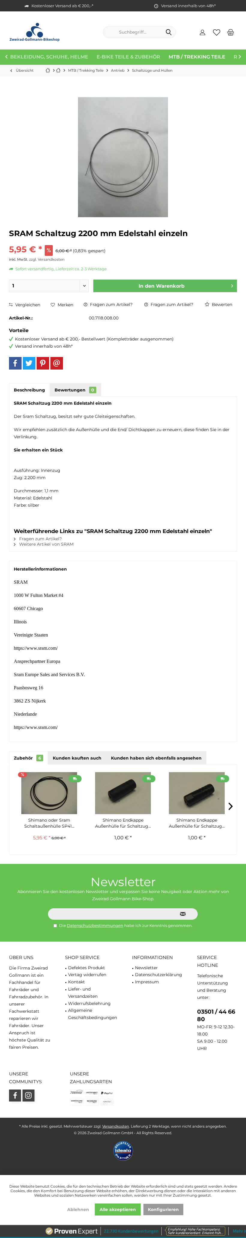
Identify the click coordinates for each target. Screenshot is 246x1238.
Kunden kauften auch (77, 758)
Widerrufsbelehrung (89, 1003)
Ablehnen (78, 1209)
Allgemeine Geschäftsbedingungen (92, 1014)
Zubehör (27, 758)
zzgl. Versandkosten (46, 259)
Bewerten (221, 304)
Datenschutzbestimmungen (95, 925)
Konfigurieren (163, 1209)
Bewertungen (74, 390)
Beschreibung (29, 390)
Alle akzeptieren (118, 1209)
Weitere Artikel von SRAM (46, 544)
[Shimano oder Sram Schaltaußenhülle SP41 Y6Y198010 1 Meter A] (49, 793)
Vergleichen (27, 304)
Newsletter (146, 967)
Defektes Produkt (86, 967)
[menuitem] (230, 32)
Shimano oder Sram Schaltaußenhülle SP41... (49, 823)
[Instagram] (28, 1096)
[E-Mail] (56, 363)
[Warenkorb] (230, 32)
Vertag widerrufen (87, 974)
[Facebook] (15, 363)
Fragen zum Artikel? (111, 304)
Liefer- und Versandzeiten (83, 992)
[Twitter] (29, 363)
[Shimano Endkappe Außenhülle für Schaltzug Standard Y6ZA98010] (123, 793)
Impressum (147, 982)
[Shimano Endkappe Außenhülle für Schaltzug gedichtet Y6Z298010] (196, 793)
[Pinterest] (43, 363)
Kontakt (76, 982)
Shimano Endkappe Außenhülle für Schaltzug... (123, 823)
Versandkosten (115, 1126)
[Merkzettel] (216, 32)
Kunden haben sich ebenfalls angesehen (156, 758)
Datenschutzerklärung (158, 974)
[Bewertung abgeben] (123, 241)
